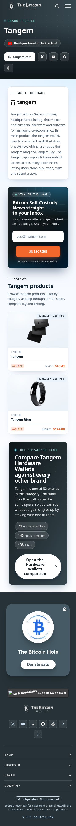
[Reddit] (53, 724)
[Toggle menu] (67, 6)
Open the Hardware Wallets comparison (35, 566)
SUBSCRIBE (38, 251)
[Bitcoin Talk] (38, 734)
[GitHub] (64, 56)
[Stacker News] (63, 724)
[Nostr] (33, 724)
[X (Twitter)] (42, 56)
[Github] (43, 724)
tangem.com (22, 57)
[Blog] (8, 68)
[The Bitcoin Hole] (38, 708)
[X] (13, 724)
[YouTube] (53, 56)
